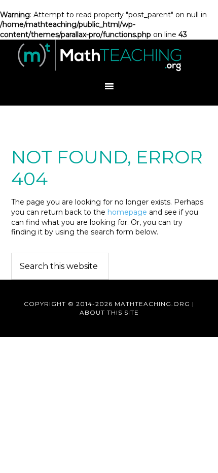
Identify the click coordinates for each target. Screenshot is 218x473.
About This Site (109, 312)
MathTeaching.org (109, 57)
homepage (127, 212)
